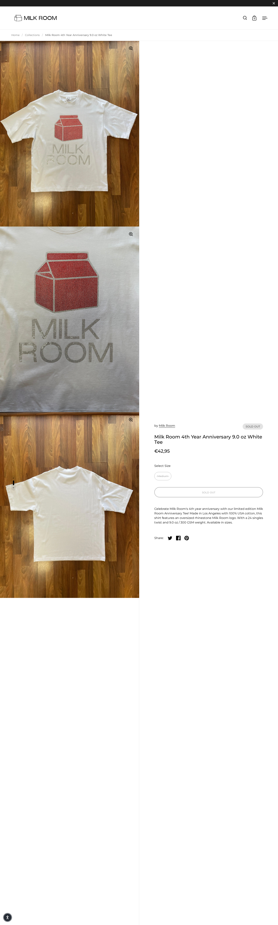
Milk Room (167, 425)
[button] (7, 917)
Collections (32, 35)
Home (15, 35)
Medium (162, 476)
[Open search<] (245, 18)
